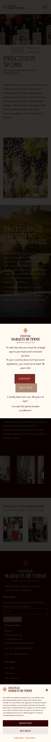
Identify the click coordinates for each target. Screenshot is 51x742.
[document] (25, 371)
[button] (46, 690)
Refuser (25, 731)
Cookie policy (19, 738)
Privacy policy (30, 738)
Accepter (25, 723)
